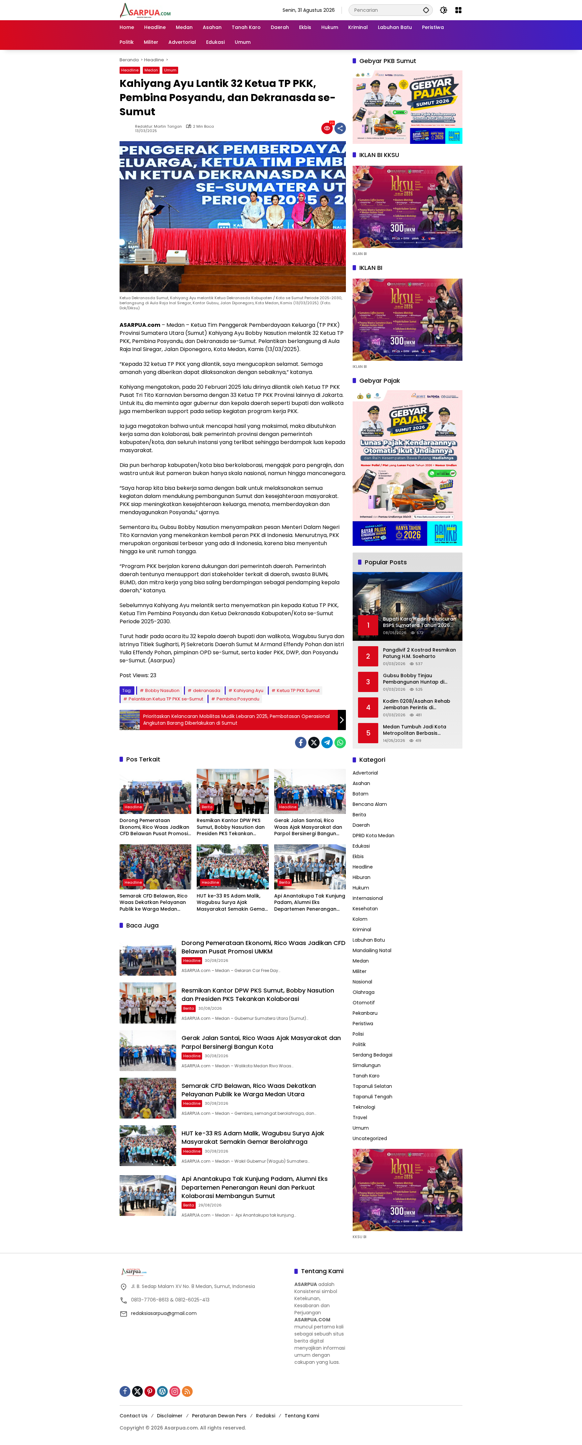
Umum (170, 70)
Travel (360, 1117)
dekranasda (206, 690)
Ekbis (358, 856)
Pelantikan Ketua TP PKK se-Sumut (166, 699)
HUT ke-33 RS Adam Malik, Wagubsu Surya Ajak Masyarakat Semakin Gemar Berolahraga (232, 903)
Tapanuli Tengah (372, 1096)
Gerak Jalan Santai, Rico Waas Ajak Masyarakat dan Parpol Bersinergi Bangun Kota (308, 827)
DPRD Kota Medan (373, 835)
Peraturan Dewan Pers (219, 1415)
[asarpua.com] (145, 9)
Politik (359, 1044)
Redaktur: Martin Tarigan (158, 126)
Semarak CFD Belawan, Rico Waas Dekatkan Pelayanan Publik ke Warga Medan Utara (154, 903)
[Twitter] (314, 742)
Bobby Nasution (162, 690)
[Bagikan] (340, 128)
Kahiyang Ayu (248, 690)
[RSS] (187, 1391)
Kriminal (362, 929)
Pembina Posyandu (238, 699)
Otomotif (364, 1002)
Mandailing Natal (372, 950)
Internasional (368, 898)
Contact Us (134, 1415)
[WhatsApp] (340, 742)
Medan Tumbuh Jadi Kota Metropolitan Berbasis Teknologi (414, 730)
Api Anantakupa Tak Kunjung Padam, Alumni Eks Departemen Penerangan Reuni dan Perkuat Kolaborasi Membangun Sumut (309, 903)
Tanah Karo (366, 1075)
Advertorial (365, 772)
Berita (207, 807)
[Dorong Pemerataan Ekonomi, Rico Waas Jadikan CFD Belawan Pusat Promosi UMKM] (155, 791)
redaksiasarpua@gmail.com (164, 1313)
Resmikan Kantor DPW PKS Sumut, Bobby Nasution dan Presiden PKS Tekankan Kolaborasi (231, 827)
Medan (151, 70)
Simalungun (367, 1065)
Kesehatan (365, 908)
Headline (129, 70)
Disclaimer (170, 1415)
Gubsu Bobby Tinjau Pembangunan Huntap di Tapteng (413, 679)
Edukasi (361, 846)
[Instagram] (174, 1391)
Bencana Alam (370, 804)
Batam (360, 793)
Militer (359, 971)
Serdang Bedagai (372, 1054)
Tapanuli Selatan (372, 1086)
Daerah (361, 825)
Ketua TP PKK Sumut (298, 690)
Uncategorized (370, 1138)
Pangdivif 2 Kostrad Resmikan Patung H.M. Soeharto (419, 653)
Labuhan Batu (369, 940)
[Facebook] (300, 742)
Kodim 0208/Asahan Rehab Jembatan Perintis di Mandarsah (416, 704)
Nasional (362, 981)
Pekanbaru (365, 1013)
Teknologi (364, 1107)
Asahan (361, 783)
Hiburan (361, 877)
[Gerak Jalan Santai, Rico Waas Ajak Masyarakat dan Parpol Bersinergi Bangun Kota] (310, 791)
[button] (426, 9)
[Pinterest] (149, 1391)
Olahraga (364, 992)
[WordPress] (162, 1391)
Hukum (361, 887)
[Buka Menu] (458, 10)
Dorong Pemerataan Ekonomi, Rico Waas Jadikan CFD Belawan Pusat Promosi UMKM (154, 827)
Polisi (358, 1034)
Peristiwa (363, 1023)
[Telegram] (327, 742)
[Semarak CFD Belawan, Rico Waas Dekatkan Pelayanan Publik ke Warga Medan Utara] (155, 866)
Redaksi (265, 1415)
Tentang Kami (302, 1415)
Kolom (360, 919)
